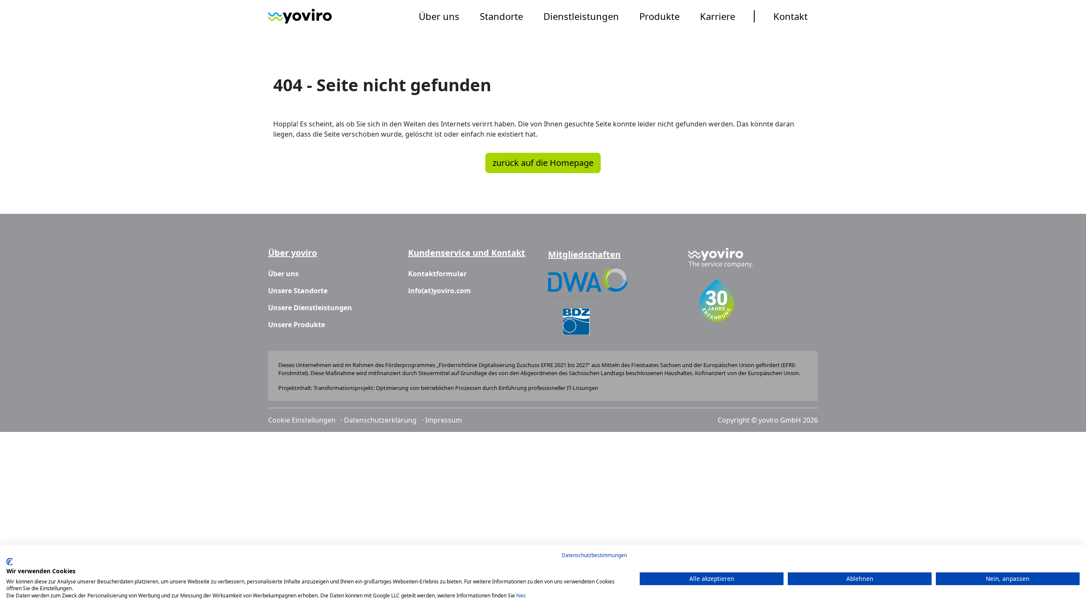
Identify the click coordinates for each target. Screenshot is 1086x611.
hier (520, 595)
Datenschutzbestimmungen (594, 555)
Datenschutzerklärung (380, 420)
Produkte (659, 16)
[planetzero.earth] (300, 16)
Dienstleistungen (581, 16)
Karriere (717, 16)
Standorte (501, 16)
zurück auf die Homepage (543, 162)
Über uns (439, 16)
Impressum (443, 420)
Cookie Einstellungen (302, 420)
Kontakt (790, 16)
